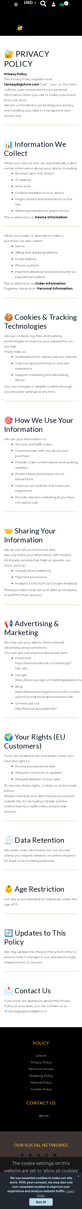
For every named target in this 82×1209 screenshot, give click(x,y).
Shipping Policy (41, 1076)
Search (41, 1056)
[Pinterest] (38, 1155)
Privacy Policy (41, 1062)
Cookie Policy (41, 1089)
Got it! (41, 1202)
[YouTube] (55, 1155)
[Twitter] (22, 1155)
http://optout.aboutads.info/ (36, 708)
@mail (44, 1116)
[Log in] (53, 4)
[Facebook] (30, 1155)
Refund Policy (41, 1082)
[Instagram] (46, 1155)
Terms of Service (41, 1069)
